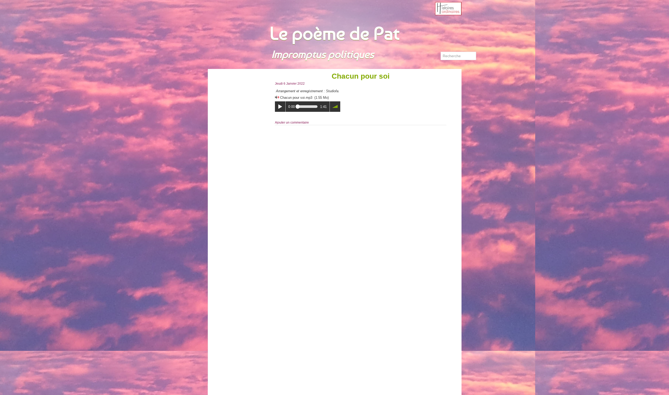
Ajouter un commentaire (292, 122)
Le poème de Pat (335, 33)
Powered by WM (223, 389)
